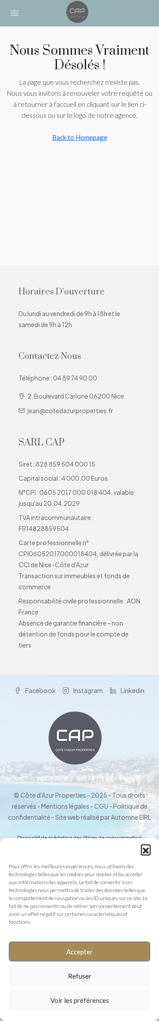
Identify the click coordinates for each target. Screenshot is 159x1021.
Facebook (40, 690)
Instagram (87, 690)
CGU (101, 806)
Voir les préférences (79, 1000)
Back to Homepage (79, 137)
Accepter (79, 952)
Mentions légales (65, 806)
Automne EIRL (131, 817)
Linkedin (132, 690)
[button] (145, 849)
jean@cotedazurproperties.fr (70, 410)
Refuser (79, 976)
